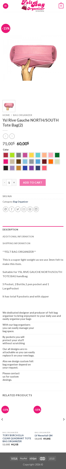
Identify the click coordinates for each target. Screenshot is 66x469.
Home (6, 115)
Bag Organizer (22, 115)
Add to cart (32, 182)
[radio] (5, 155)
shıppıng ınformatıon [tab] (16, 243)
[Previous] (8, 58)
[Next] (58, 58)
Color (6, 150)
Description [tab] (10, 229)
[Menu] (5, 6)
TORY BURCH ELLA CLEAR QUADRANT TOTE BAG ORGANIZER (17, 438)
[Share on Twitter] (18, 209)
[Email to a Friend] (24, 209)
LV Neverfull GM (43, 435)
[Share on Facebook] (12, 209)
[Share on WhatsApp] (5, 209)
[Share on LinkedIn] (36, 209)
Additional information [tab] (18, 236)
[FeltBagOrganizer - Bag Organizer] (33, 6)
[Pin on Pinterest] (30, 209)
